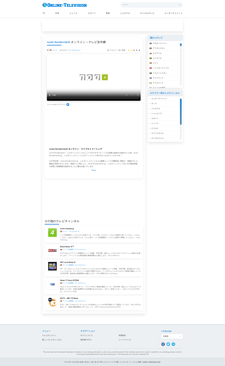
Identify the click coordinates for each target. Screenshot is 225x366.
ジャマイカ (157, 58)
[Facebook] (163, 344)
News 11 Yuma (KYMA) (69, 280)
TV (43, 13)
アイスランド (158, 78)
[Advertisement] (112, 25)
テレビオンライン (49, 335)
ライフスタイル (157, 133)
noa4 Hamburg (67, 229)
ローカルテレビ (147, 13)
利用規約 (122, 335)
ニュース (73, 13)
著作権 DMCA (86, 340)
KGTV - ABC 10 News (69, 298)
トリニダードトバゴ (161, 68)
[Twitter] (168, 344)
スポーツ (92, 13)
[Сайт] (67, 104)
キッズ (154, 103)
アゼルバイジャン (160, 43)
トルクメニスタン (160, 73)
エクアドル (157, 53)
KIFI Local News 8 (67, 262)
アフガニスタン (159, 48)
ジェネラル (125, 13)
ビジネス (154, 128)
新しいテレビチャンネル (52, 340)
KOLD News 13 (66, 247)
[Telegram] (173, 344)
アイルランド (158, 83)
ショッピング (156, 113)
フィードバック (125, 340)
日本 (57, 13)
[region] (165, 64)
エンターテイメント (173, 13)
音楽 (108, 13)
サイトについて (87, 335)
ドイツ (155, 63)
